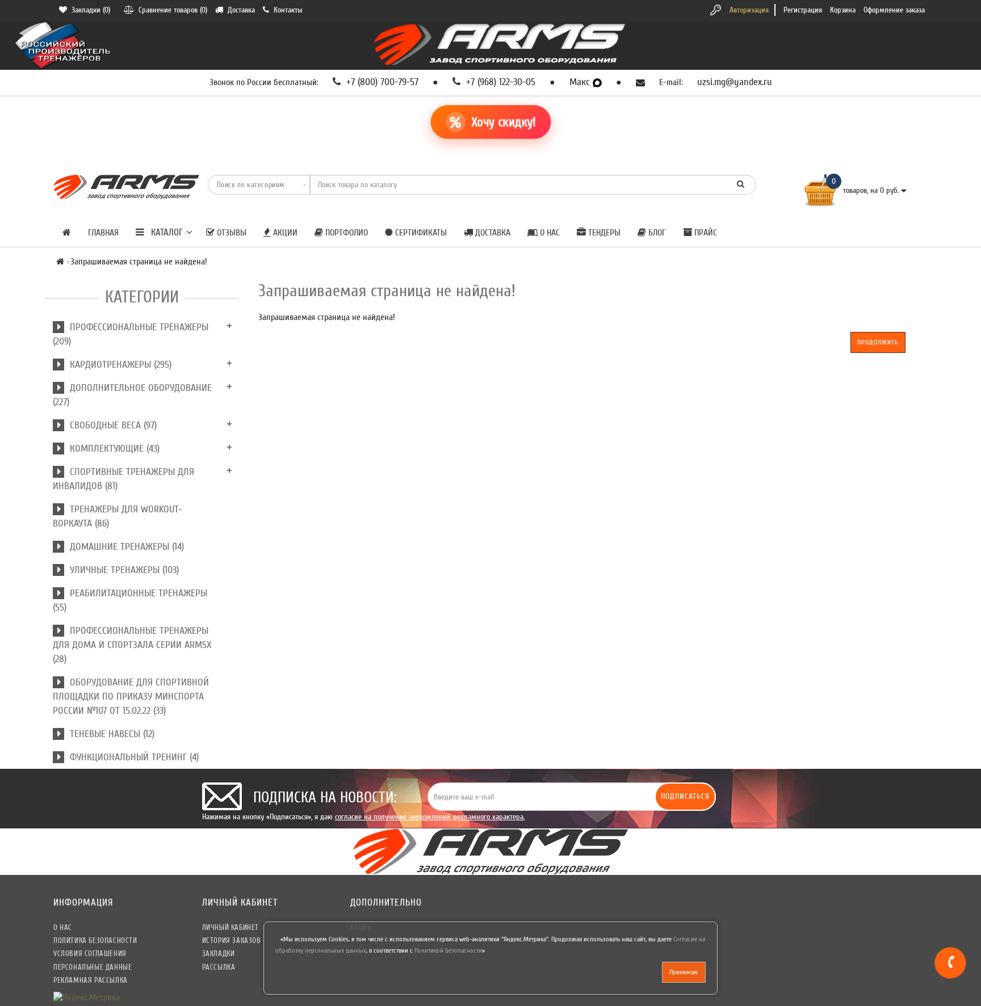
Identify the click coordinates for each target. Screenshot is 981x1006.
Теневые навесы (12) (109, 734)
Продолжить (878, 342)
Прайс (704, 233)
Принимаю (683, 972)
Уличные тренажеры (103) (121, 570)
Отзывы (230, 233)
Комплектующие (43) (112, 448)
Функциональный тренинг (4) (131, 757)
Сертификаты (420, 233)
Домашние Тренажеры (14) (124, 547)
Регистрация (802, 10)
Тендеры (603, 233)
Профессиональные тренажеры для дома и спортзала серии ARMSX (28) (132, 645)
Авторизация (749, 10)
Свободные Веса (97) (110, 425)
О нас (549, 233)
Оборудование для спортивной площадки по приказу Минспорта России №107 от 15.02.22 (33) (131, 696)
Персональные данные (92, 967)
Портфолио (345, 233)
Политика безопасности (95, 940)
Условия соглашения (90, 953)
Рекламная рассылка (90, 980)
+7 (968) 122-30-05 (499, 82)
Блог (656, 233)
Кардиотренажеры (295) (117, 365)
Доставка (491, 233)
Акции (284, 233)
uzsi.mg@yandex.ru (734, 82)
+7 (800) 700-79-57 (380, 82)
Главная (103, 233)
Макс (581, 82)
